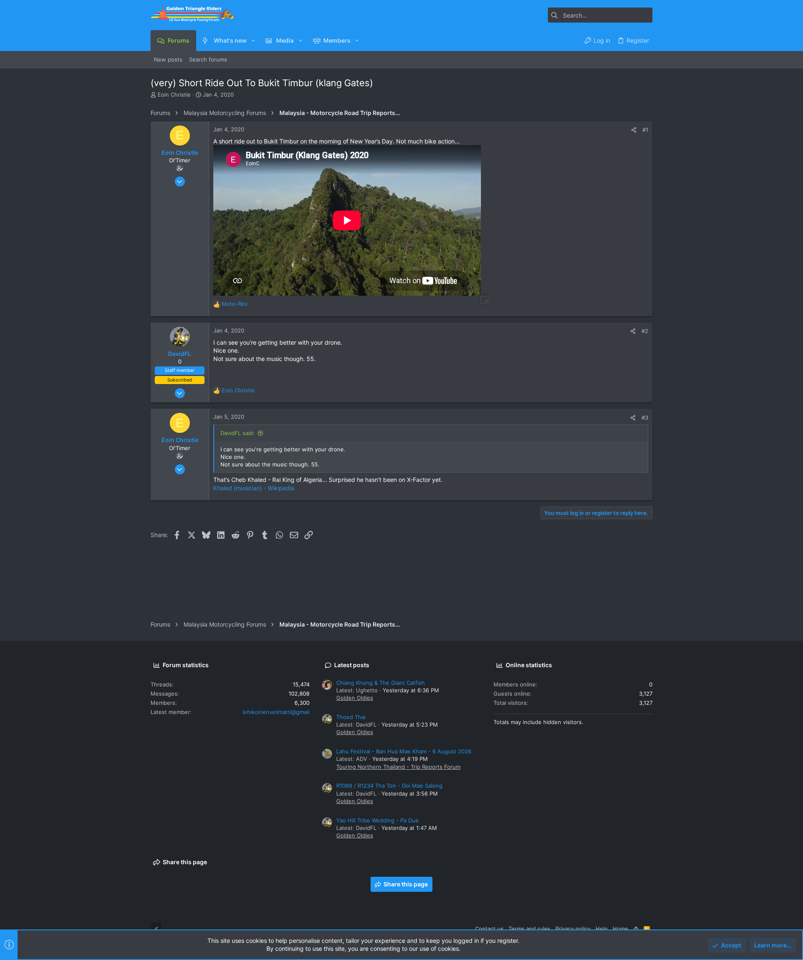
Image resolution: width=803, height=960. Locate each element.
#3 (645, 417)
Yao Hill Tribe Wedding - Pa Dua (377, 820)
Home (620, 928)
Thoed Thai (351, 717)
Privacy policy (573, 928)
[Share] (633, 130)
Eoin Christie (174, 94)
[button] (253, 40)
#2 (645, 331)
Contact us (489, 928)
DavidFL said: (237, 433)
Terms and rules (529, 928)
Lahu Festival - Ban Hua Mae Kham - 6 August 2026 (403, 751)
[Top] (636, 928)
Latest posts (351, 664)
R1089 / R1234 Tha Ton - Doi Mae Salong (389, 785)
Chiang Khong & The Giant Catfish (380, 682)
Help (602, 928)
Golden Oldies (354, 697)
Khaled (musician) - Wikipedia (253, 488)
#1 (645, 129)
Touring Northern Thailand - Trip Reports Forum (398, 766)
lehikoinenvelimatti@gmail (276, 712)
